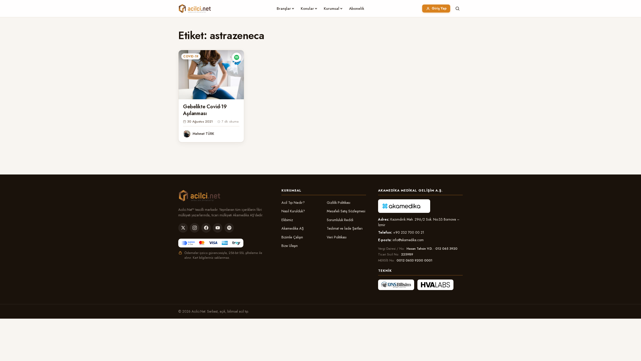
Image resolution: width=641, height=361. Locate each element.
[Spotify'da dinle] (236, 57)
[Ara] (457, 8)
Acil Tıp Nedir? (293, 202)
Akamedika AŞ (292, 228)
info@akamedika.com (408, 239)
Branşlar (284, 8)
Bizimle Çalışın (292, 237)
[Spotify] (229, 228)
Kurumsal (331, 8)
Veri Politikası (337, 237)
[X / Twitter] (183, 228)
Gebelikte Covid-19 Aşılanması (205, 110)
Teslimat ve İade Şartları (345, 228)
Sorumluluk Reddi (340, 219)
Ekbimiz (287, 219)
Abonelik (356, 8)
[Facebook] (206, 228)
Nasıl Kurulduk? (293, 211)
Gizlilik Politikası (338, 202)
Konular (307, 8)
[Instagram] (194, 228)
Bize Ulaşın (289, 245)
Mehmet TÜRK (203, 133)
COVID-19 (191, 56)
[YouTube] (217, 228)
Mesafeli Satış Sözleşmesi (346, 211)
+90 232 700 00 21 (408, 232)
